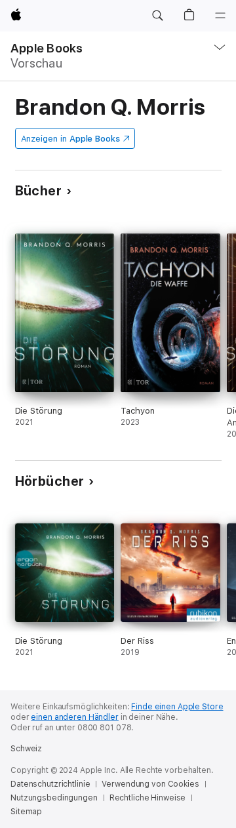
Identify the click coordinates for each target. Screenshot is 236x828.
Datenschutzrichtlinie (50, 784)
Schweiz (26, 748)
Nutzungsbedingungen (54, 797)
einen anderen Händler (74, 717)
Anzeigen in (71, 139)
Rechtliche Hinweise (147, 797)
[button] (157, 15)
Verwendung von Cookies (150, 784)
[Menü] (220, 15)
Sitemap (26, 811)
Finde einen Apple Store (177, 706)
